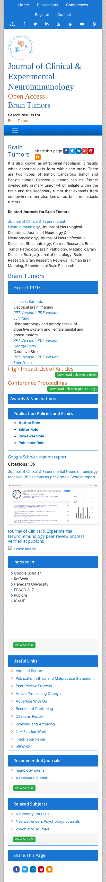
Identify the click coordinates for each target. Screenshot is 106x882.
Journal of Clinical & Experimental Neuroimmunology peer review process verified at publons (46, 536)
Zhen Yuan (22, 362)
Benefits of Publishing (34, 708)
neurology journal (30, 770)
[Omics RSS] (58, 24)
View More (23, 645)
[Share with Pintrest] (41, 869)
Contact (64, 14)
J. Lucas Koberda (28, 301)
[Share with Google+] (85, 151)
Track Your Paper (30, 739)
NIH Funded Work (31, 731)
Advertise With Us (31, 701)
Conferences (77, 5)
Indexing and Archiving (35, 724)
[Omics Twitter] (35, 24)
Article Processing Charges (39, 693)
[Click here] (12, 24)
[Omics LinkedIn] (47, 24)
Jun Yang (21, 318)
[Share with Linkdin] (33, 869)
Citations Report (29, 716)
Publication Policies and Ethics (43, 413)
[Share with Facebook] (16, 869)
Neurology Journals (32, 814)
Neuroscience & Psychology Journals (48, 821)
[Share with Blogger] (49, 869)
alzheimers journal (31, 778)
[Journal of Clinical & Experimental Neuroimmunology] (21, 46)
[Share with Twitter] (25, 869)
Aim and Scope (29, 670)
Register (42, 14)
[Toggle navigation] (15, 130)
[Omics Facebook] (24, 24)
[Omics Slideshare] (70, 24)
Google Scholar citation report (37, 457)
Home (23, 5)
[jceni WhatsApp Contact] (94, 24)
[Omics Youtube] (82, 24)
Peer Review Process (34, 686)
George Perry (24, 346)
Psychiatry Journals (33, 829)
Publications (47, 5)
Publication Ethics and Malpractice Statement (55, 678)
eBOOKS (23, 746)
